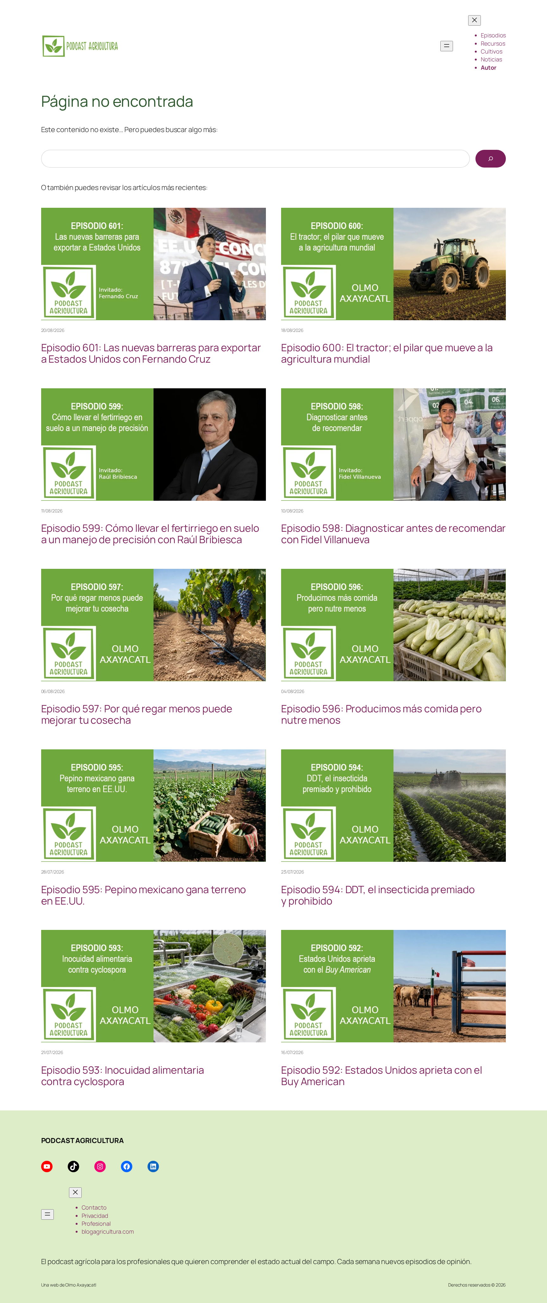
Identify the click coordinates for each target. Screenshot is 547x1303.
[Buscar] (490, 159)
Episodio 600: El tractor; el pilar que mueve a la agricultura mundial (387, 353)
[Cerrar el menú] (474, 20)
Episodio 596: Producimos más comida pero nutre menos (381, 714)
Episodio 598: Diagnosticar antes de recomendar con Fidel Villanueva (393, 533)
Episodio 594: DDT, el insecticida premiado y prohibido (378, 895)
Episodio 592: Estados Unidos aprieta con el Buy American (381, 1075)
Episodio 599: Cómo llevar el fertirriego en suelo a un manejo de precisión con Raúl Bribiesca (150, 533)
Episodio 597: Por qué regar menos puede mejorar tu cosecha (136, 714)
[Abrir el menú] (446, 46)
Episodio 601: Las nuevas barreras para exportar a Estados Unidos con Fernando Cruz (151, 353)
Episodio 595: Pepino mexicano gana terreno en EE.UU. (143, 895)
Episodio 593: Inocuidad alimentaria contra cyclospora (122, 1075)
